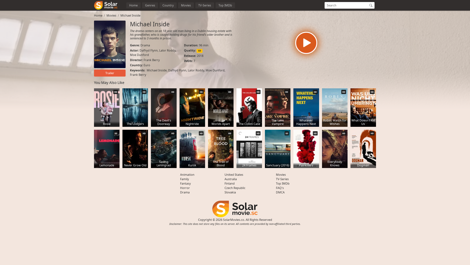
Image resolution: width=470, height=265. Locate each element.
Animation (187, 175)
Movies (186, 5)
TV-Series (204, 5)
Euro (147, 65)
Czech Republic (235, 188)
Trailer (109, 73)
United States (234, 175)
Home (133, 5)
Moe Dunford (139, 55)
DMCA (280, 192)
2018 (200, 56)
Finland (230, 183)
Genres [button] (150, 5)
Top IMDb (225, 5)
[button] (306, 43)
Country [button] (168, 5)
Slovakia (230, 192)
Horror (185, 188)
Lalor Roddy (167, 50)
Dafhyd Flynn (149, 50)
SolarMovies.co (233, 220)
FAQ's (280, 188)
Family (184, 179)
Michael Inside (130, 15)
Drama (145, 45)
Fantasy (185, 183)
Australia (231, 179)
